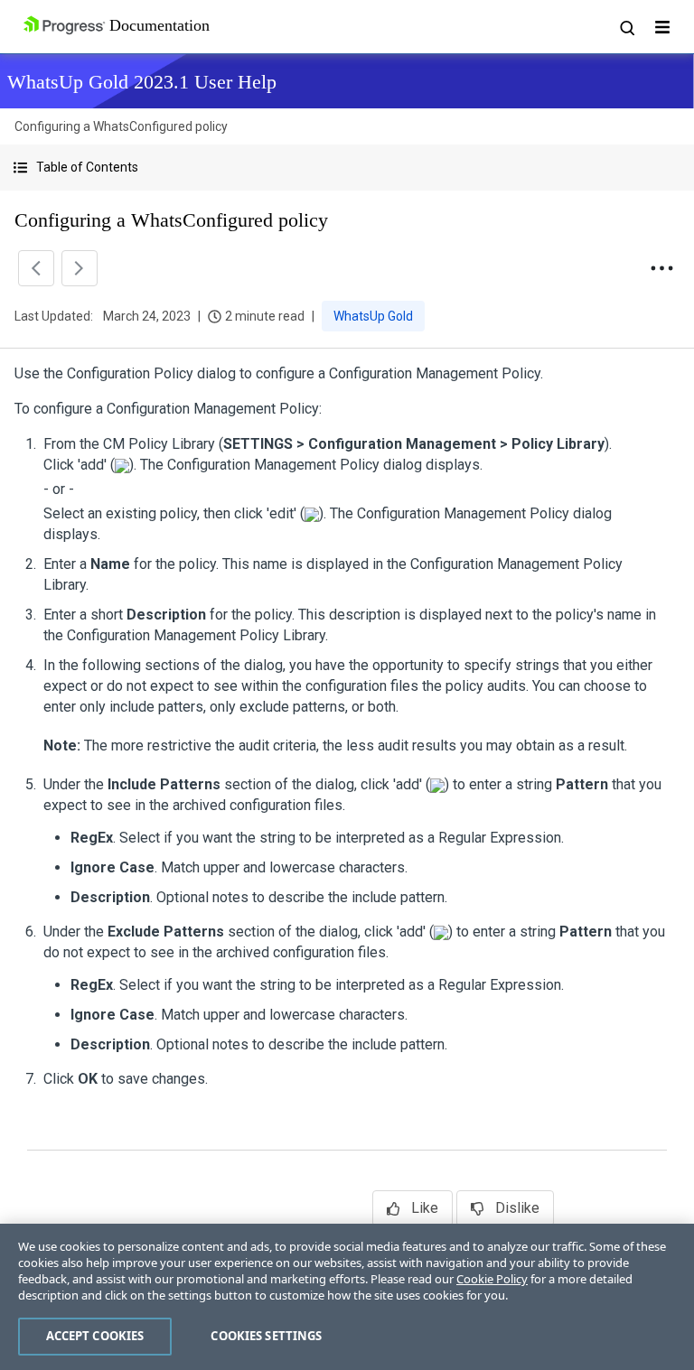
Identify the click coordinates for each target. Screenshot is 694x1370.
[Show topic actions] (661, 268)
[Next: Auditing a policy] (79, 268)
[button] (347, 167)
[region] (347, 1297)
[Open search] (626, 27)
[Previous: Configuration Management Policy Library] (36, 268)
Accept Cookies (95, 1336)
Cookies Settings (266, 1336)
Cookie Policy (492, 1279)
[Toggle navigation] (662, 27)
